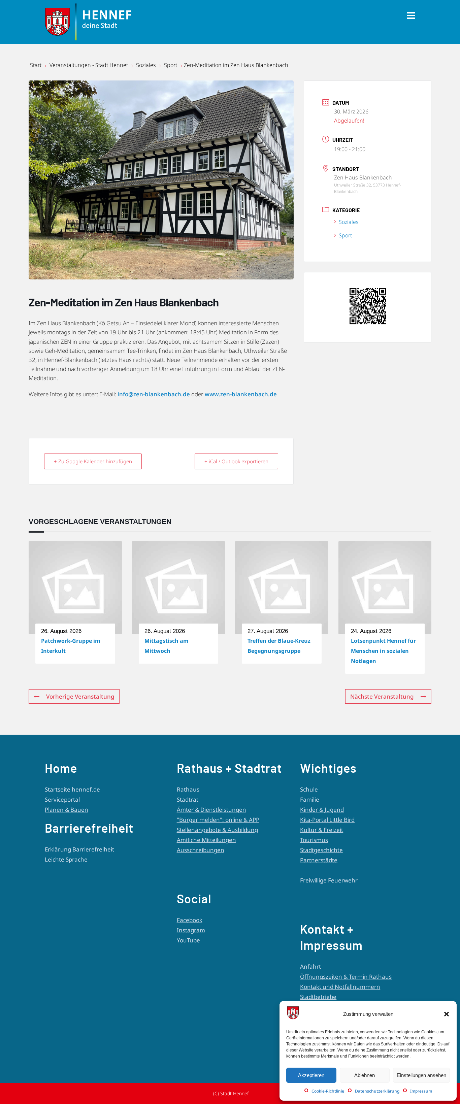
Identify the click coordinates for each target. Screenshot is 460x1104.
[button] (446, 1014)
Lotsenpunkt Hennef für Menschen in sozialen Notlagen (383, 651)
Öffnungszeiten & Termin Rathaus (346, 976)
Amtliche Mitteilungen (206, 840)
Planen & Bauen (66, 809)
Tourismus (314, 840)
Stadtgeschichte (321, 850)
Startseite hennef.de (72, 789)
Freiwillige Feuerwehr (329, 880)
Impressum (421, 1091)
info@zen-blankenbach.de (154, 394)
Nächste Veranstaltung (382, 696)
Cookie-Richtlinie (327, 1091)
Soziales (146, 65)
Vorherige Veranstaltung (80, 696)
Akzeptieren (311, 1075)
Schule (309, 789)
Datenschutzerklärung (377, 1091)
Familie (309, 799)
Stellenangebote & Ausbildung (217, 830)
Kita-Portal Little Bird (327, 820)
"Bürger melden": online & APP (218, 820)
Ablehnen (364, 1075)
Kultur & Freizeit (321, 830)
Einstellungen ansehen (421, 1075)
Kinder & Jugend (322, 809)
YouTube (188, 940)
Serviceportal (62, 799)
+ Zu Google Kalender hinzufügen (93, 461)
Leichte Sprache (66, 859)
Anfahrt (310, 966)
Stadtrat (187, 799)
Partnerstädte (318, 860)
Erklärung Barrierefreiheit (79, 849)
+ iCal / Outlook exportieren (236, 461)
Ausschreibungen (200, 850)
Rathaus (188, 789)
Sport (170, 65)
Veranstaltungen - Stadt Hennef (89, 65)
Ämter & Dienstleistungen (211, 809)
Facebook (189, 920)
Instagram (191, 930)
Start (36, 65)
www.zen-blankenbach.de (241, 394)
